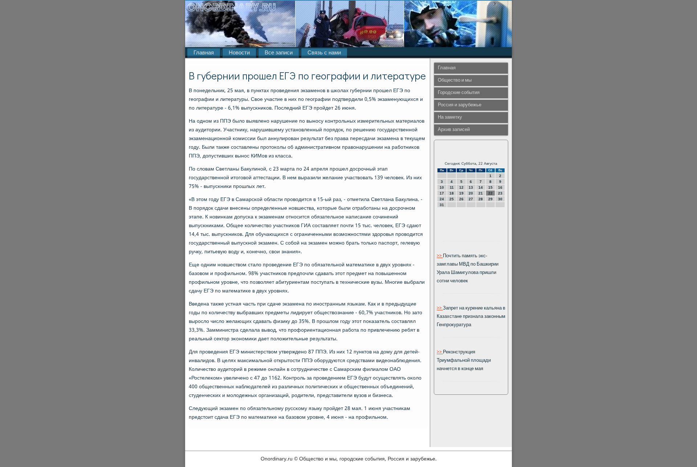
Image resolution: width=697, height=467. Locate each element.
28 (480, 199)
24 (442, 199)
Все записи (279, 53)
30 (500, 199)
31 (442, 205)
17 (442, 193)
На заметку (450, 117)
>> (440, 256)
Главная (203, 53)
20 (471, 193)
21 (480, 193)
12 (461, 187)
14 (480, 187)
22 (490, 193)
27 (471, 199)
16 (500, 187)
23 (500, 193)
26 (461, 199)
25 (451, 199)
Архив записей (454, 130)
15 (490, 187)
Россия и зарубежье (459, 105)
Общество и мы (455, 80)
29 (490, 199)
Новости (239, 53)
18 (451, 193)
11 (452, 187)
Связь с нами (324, 53)
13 (471, 187)
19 (461, 193)
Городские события (459, 93)
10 (442, 187)
